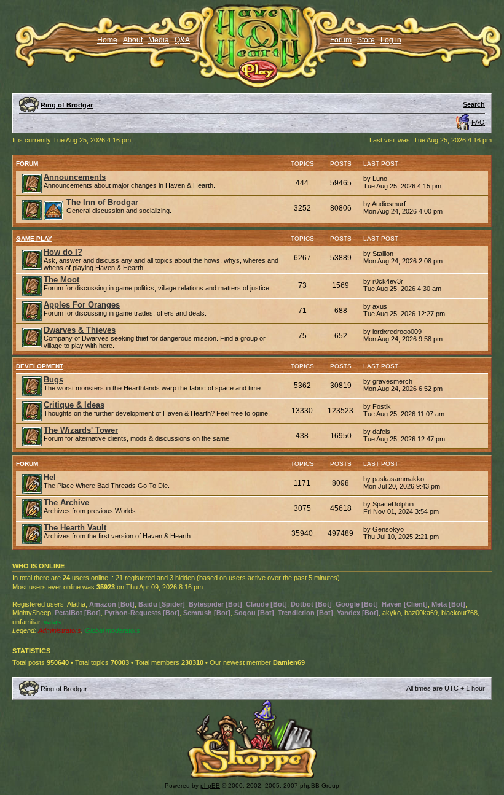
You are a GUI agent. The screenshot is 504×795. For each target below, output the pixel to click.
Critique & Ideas (74, 404)
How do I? (63, 252)
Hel (50, 477)
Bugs (53, 379)
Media (158, 40)
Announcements (75, 177)
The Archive (66, 502)
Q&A (182, 40)
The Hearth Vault (75, 527)
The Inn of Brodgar (102, 202)
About (133, 40)
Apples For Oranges (82, 304)
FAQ (478, 122)
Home (107, 40)
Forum (341, 40)
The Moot (61, 279)
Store (366, 40)
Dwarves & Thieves (80, 330)
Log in (390, 40)
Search (474, 104)
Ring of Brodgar (67, 105)
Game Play (34, 238)
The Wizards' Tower (81, 430)
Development (39, 366)
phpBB (210, 785)
